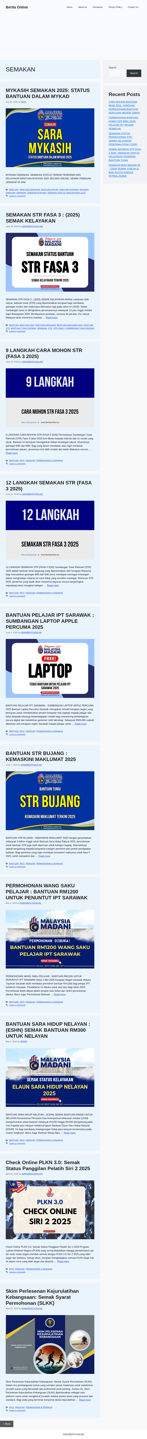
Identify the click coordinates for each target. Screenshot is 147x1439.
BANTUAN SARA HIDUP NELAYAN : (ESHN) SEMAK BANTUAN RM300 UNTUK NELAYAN (48, 1030)
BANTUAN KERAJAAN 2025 (70, 325)
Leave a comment (17, 196)
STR (50, 328)
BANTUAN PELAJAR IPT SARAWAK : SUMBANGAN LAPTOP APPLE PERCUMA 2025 (50, 621)
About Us (82, 7)
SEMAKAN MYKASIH (36, 193)
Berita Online (17, 7)
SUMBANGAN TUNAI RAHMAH (80, 328)
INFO (22, 460)
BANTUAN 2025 (27, 325)
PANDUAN (10, 193)
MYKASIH (84, 189)
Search (112, 67)
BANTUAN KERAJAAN (30, 189)
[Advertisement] (73, 36)
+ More (6, 1424)
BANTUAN (14, 189)
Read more (52, 317)
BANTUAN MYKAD (49, 189)
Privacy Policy (115, 7)
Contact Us (133, 7)
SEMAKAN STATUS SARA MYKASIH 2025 (66, 193)
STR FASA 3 (58, 328)
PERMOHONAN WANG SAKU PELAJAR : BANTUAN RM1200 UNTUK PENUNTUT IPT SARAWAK (47, 891)
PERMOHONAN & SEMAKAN (49, 460)
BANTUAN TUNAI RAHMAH (23, 328)
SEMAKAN (21, 193)
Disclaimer (98, 7)
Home (69, 7)
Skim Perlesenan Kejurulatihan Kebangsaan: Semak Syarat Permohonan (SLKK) (42, 1297)
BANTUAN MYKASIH (68, 189)
